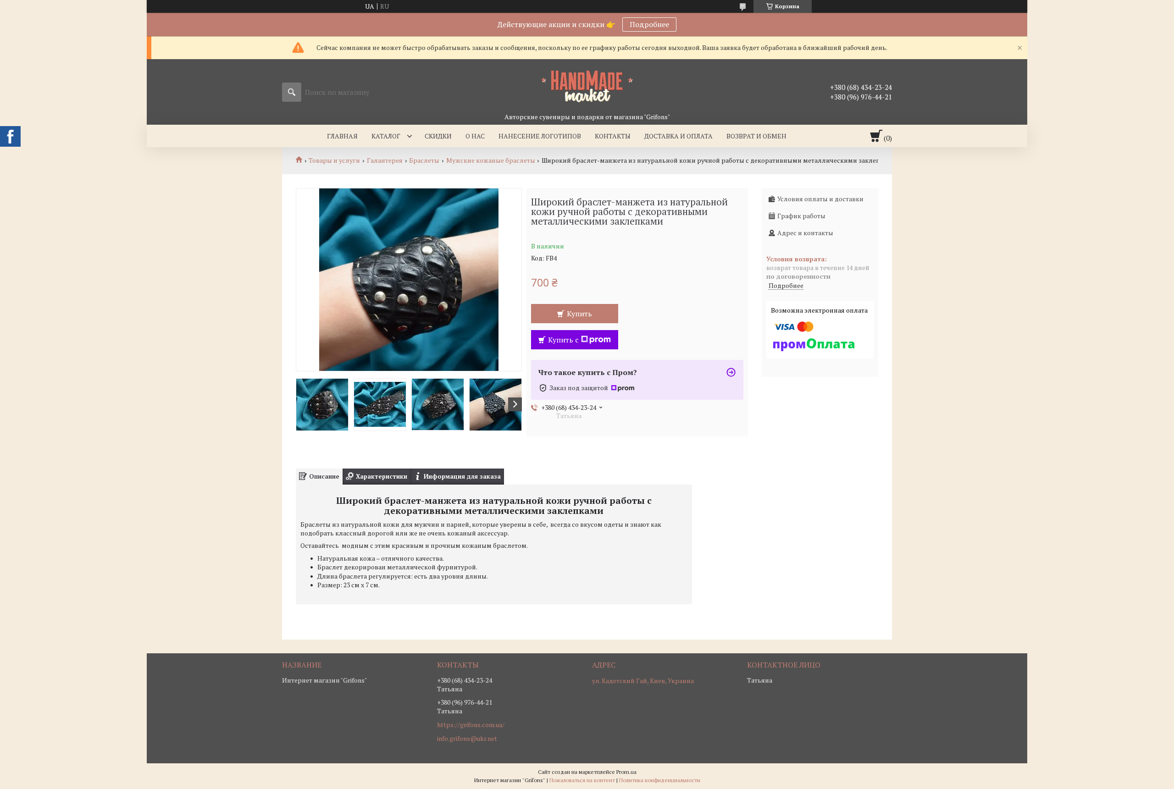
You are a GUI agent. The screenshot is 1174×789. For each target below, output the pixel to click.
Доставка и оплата (678, 136)
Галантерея (385, 160)
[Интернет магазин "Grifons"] (587, 86)
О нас (475, 136)
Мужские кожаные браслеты (490, 160)
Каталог (385, 136)
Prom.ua (626, 771)
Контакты (613, 136)
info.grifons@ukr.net (467, 738)
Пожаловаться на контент (582, 780)
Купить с (563, 340)
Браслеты (424, 160)
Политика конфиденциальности (659, 780)
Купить (579, 314)
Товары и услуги (334, 160)
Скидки (438, 136)
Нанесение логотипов (539, 136)
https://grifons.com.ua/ (470, 725)
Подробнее (649, 24)
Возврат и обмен (756, 136)
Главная (342, 136)
